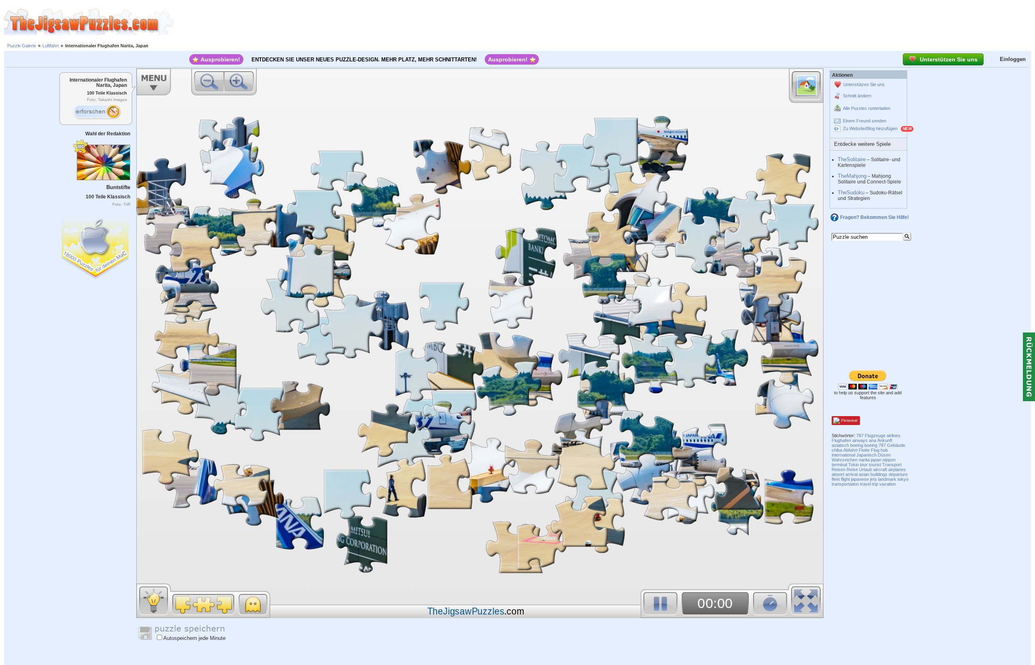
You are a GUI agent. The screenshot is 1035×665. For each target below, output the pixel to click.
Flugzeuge (875, 435)
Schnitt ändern (857, 95)
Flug (875, 450)
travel (865, 484)
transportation (845, 484)
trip (875, 484)
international (843, 454)
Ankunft (884, 440)
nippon (889, 459)
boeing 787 (875, 445)
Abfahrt (850, 450)
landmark (887, 479)
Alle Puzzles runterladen (866, 108)
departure (898, 474)
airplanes (897, 469)
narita (864, 459)
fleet (836, 479)
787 (860, 435)
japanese (860, 479)
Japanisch (866, 454)
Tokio (853, 464)
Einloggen (1013, 59)
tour (864, 464)
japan (876, 459)
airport (838, 474)
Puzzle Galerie (21, 45)
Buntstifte (118, 187)
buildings (878, 474)
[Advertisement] (604, 22)
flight (845, 479)
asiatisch (840, 445)
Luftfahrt (50, 45)
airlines (893, 435)
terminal (839, 464)
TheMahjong (852, 176)
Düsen (884, 454)
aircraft (880, 469)
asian (864, 474)
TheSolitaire (852, 159)
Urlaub (865, 469)
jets (873, 479)
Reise (852, 469)
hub (884, 450)
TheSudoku (851, 192)
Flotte (864, 450)
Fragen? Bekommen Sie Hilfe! (874, 217)
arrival (851, 474)
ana (872, 440)
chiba (837, 450)
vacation (887, 484)
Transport (892, 464)
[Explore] (96, 112)
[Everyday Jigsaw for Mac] (95, 246)
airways (860, 440)
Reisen (838, 469)
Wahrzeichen (845, 459)
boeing (856, 445)
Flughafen (841, 440)
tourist (875, 464)
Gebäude (896, 445)
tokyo (903, 479)
